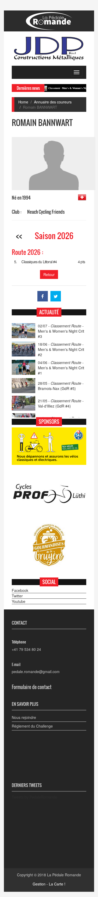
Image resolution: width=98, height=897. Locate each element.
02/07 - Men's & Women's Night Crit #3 (61, 331)
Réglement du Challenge (32, 726)
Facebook (20, 590)
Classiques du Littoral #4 (39, 261)
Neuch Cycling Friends (46, 211)
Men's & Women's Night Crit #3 (67, 88)
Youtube (18, 601)
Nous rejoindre (24, 717)
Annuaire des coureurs (53, 101)
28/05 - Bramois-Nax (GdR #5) (61, 386)
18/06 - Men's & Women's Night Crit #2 (61, 349)
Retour (49, 274)
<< (19, 235)
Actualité (49, 312)
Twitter (17, 595)
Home (23, 101)
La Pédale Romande (64, 874)
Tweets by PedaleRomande (34, 797)
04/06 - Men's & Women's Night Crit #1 (61, 368)
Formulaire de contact (31, 687)
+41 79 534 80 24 (26, 649)
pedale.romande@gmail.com (36, 671)
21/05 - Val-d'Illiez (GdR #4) (61, 403)
